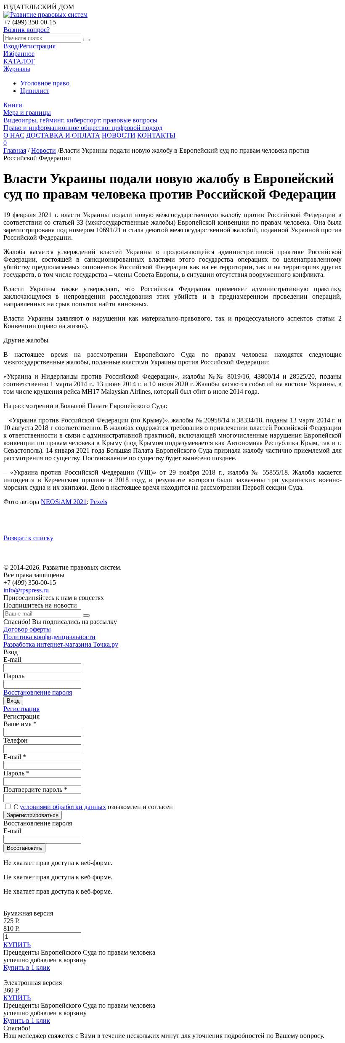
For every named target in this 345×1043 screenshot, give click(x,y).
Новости (43, 150)
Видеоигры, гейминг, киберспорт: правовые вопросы (80, 120)
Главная (14, 150)
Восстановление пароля (37, 692)
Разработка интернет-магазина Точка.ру (60, 644)
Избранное (18, 53)
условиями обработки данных (63, 806)
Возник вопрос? (26, 29)
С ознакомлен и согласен (93, 806)
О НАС (13, 135)
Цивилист (34, 90)
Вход (13, 701)
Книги (12, 105)
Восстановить (24, 848)
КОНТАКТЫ (156, 135)
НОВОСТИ (118, 135)
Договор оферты (27, 629)
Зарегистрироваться (32, 815)
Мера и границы (27, 112)
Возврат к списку (28, 537)
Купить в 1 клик (26, 967)
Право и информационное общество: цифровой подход (82, 127)
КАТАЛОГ (19, 61)
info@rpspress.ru (26, 590)
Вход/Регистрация (29, 46)
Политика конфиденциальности (49, 636)
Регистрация (21, 708)
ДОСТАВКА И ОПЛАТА (63, 135)
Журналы (16, 68)
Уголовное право (44, 83)
